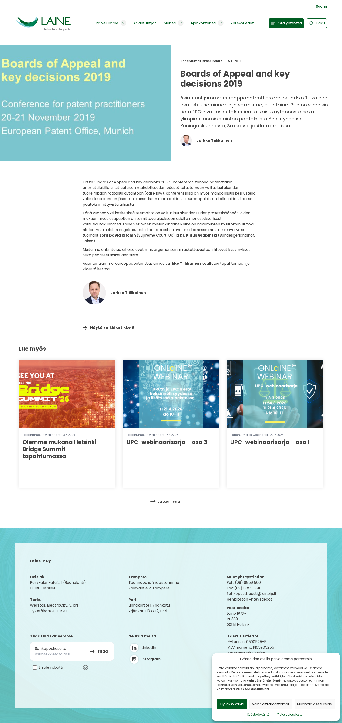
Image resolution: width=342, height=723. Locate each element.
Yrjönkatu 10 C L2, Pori (147, 611)
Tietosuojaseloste (289, 714)
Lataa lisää (169, 501)
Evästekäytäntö (258, 714)
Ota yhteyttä (290, 23)
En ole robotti (50, 667)
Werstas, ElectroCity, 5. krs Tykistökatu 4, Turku (55, 608)
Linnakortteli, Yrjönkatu (149, 605)
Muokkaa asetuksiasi (314, 704)
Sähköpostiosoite (50, 648)
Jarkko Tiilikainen (214, 140)
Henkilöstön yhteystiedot (249, 599)
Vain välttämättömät (271, 704)
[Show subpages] (123, 23)
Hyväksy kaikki (232, 704)
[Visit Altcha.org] (85, 667)
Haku (320, 23)
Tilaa (102, 651)
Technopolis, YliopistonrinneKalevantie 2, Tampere (153, 585)
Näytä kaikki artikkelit (112, 327)
